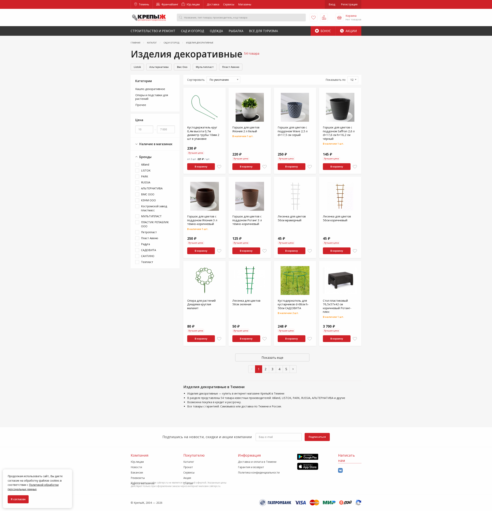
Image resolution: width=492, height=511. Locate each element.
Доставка (213, 4)
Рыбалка (236, 31)
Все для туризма (263, 31)
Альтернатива (159, 67)
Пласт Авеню (230, 67)
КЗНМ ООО (148, 200)
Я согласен (18, 499)
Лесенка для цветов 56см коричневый (337, 218)
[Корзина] (339, 17)
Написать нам (346, 458)
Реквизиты (138, 478)
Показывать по (336, 80)
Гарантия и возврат (251, 467)
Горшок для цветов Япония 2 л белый (245, 129)
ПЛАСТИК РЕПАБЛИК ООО (155, 224)
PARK (144, 176)
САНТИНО (147, 256)
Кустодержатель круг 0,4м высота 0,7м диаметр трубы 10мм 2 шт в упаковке (203, 133)
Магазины (244, 4)
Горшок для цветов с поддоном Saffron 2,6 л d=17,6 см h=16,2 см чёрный (339, 133)
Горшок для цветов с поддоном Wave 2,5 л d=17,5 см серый (293, 131)
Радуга (145, 244)
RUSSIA (145, 182)
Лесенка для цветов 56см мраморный (292, 218)
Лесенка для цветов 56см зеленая (246, 302)
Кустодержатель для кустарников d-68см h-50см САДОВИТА (293, 304)
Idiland (145, 164)
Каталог (188, 462)
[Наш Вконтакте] (340, 470)
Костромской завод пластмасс (154, 208)
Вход (332, 4)
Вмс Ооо (182, 67)
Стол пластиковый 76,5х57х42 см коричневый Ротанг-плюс (337, 306)
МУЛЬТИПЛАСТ (151, 216)
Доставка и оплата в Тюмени (257, 462)
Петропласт (149, 232)
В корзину (201, 166)
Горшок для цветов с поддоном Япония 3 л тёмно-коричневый (202, 220)
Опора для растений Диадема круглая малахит (201, 304)
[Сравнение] (324, 17)
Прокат (188, 467)
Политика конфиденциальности (259, 472)
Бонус (325, 31)
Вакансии (137, 472)
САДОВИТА (148, 250)
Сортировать (196, 80)
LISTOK (145, 170)
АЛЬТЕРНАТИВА (152, 188)
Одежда (216, 31)
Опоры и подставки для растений (151, 97)
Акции (351, 31)
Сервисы (228, 4)
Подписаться (317, 437)
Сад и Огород (192, 31)
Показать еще (272, 357)
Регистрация (349, 4)
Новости (136, 467)
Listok (137, 67)
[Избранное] (313, 17)
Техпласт (147, 262)
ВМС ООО (147, 194)
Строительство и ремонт (153, 31)
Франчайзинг (169, 4)
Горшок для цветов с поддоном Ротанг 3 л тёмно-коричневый (247, 220)
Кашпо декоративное (150, 89)
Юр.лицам (193, 4)
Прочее (140, 105)
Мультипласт (205, 67)
